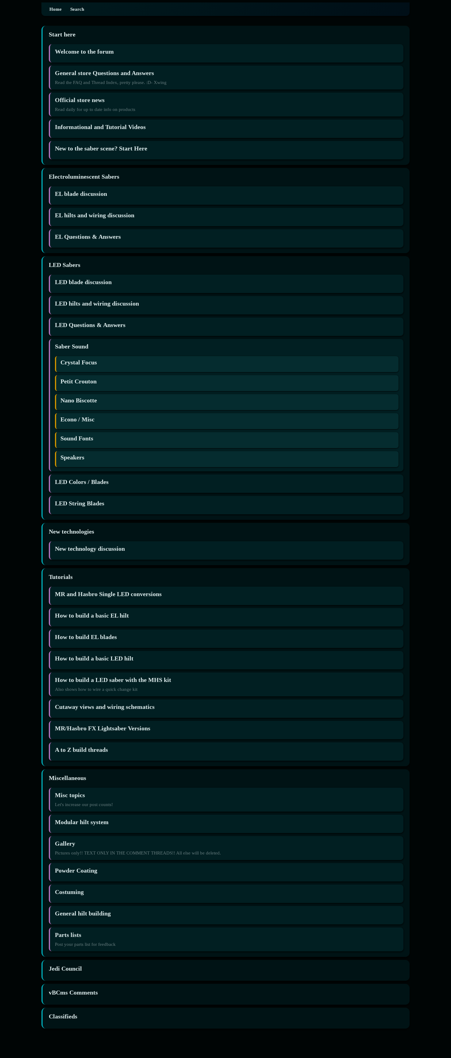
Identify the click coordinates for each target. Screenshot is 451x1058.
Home (55, 9)
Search (77, 9)
